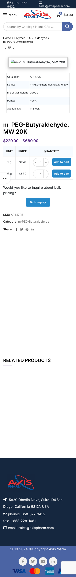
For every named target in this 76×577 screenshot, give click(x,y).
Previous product (5, 48)
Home (7, 38)
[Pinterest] (27, 229)
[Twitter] (21, 229)
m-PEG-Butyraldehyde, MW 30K (25, 412)
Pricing (65, 412)
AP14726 (10, 412)
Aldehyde (41, 38)
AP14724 (9, 453)
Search (67, 26)
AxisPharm (57, 549)
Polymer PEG (22, 38)
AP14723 (9, 427)
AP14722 (10, 440)
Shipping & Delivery (48, 340)
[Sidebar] (5, 178)
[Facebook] (16, 229)
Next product (14, 48)
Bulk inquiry (38, 202)
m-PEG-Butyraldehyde (18, 41)
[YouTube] (43, 561)
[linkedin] (32, 229)
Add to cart (61, 162)
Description (51, 246)
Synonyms (51, 329)
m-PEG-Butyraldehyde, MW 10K (25, 454)
